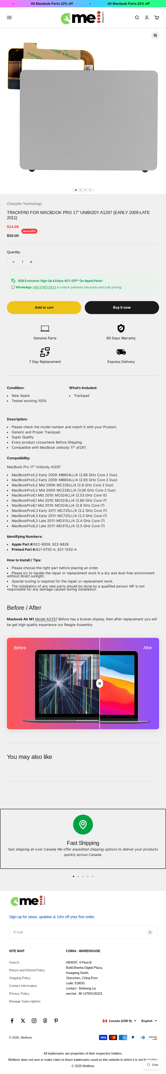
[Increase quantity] (31, 262)
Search (14, 962)
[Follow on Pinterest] (56, 1021)
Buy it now (122, 307)
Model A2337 (45, 619)
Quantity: (14, 252)
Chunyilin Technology (24, 203)
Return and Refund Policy (27, 970)
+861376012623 (44, 287)
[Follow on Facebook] (12, 1021)
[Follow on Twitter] (23, 1021)
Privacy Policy (19, 993)
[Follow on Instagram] (34, 1021)
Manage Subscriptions (25, 1001)
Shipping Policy (20, 978)
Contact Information (23, 986)
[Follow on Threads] (45, 1021)
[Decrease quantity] (13, 262)
